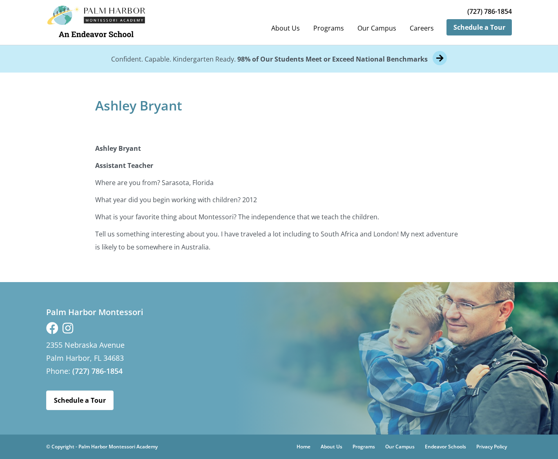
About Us (285, 28)
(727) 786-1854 (489, 11)
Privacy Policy (491, 446)
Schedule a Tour (479, 27)
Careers (422, 28)
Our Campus (376, 28)
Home (303, 446)
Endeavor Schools (445, 446)
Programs (328, 28)
